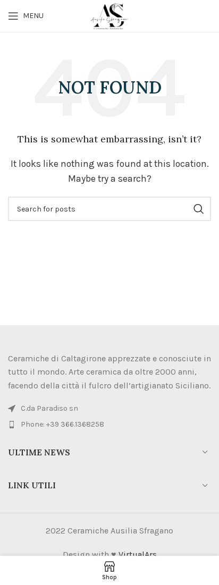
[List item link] (109, 424)
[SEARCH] (199, 209)
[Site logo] (109, 15)
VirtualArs (138, 554)
